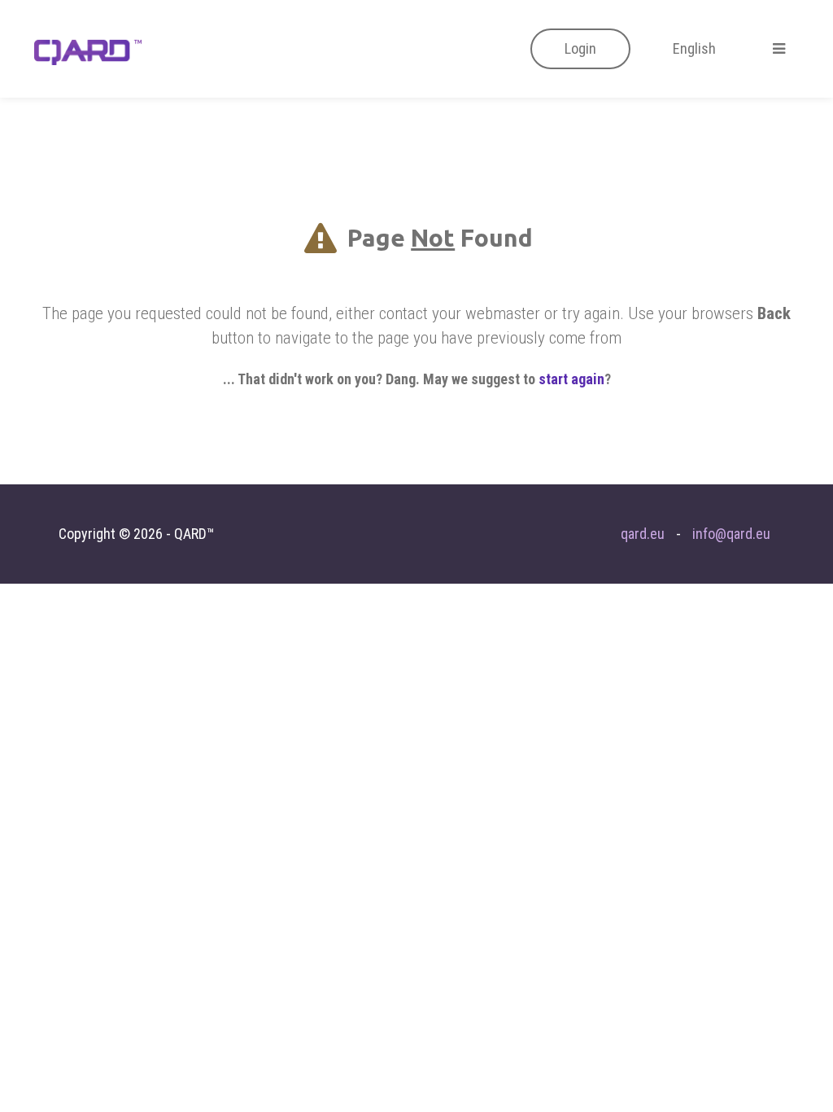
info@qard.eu (731, 533)
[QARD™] (88, 50)
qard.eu (643, 533)
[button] (580, 48)
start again (571, 378)
